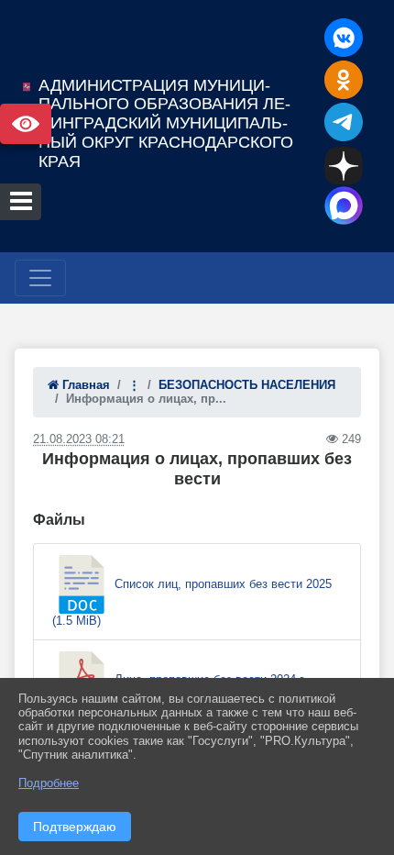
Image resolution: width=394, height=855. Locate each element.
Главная (84, 385)
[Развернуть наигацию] (40, 278)
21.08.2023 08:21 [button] (79, 439)
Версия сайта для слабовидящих (25, 124)
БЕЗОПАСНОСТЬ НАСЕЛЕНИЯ (247, 385)
